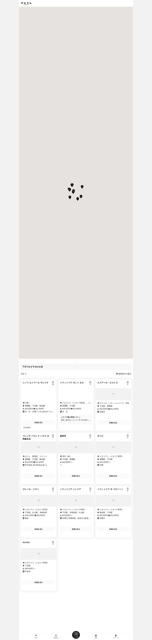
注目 (23, 374)
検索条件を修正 (124, 374)
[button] (71, 185)
